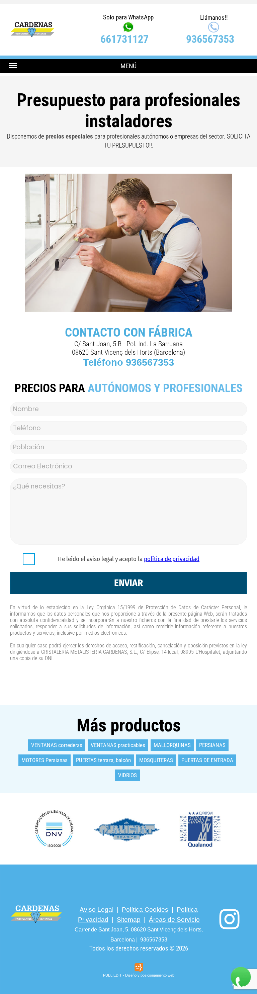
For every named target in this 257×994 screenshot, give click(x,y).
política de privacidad (171, 559)
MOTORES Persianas (44, 760)
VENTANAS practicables (118, 745)
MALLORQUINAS (172, 745)
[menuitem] (57, 745)
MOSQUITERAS (156, 760)
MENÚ (128, 66)
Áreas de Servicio (174, 919)
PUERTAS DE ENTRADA (207, 760)
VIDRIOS (127, 775)
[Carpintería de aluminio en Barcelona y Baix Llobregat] (128, 828)
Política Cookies (145, 909)
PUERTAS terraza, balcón (103, 760)
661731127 (124, 39)
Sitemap (129, 919)
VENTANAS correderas (56, 745)
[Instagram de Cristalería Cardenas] (229, 919)
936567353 (210, 39)
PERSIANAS (212, 745)
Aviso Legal (96, 909)
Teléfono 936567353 (128, 362)
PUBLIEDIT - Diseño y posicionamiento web (138, 975)
